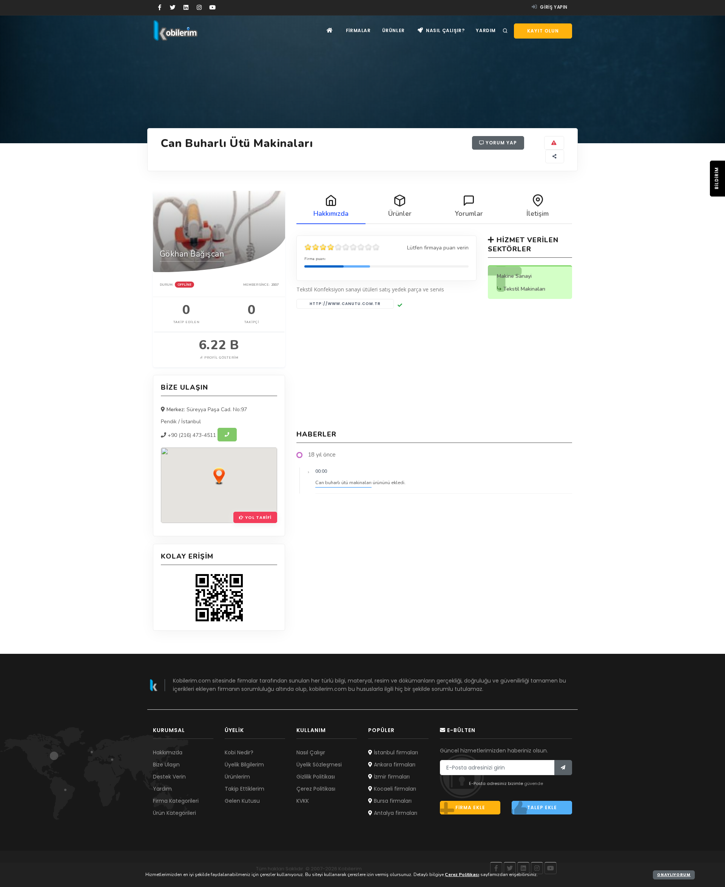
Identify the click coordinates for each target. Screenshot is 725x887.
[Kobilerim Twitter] (172, 7)
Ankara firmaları (393, 764)
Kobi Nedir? (239, 752)
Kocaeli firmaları (394, 789)
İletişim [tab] (537, 213)
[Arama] (505, 30)
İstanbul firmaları (395, 752)
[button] (219, 475)
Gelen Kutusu (242, 801)
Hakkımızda (167, 752)
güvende (533, 783)
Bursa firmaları (392, 801)
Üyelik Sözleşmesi (319, 764)
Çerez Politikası (315, 789)
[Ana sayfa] (330, 30)
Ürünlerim (237, 776)
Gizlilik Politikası (315, 776)
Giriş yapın (553, 7)
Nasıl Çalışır (310, 752)
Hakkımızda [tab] (331, 213)
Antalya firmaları (394, 813)
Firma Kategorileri (176, 801)
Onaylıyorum (674, 875)
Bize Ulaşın (166, 764)
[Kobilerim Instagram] (199, 7)
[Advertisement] (434, 369)
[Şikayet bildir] (554, 143)
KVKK (302, 801)
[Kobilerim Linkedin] (186, 7)
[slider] (342, 247)
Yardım (486, 30)
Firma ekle (470, 807)
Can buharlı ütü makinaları (343, 482)
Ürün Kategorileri (174, 813)
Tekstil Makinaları (524, 289)
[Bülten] (563, 767)
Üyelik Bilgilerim (244, 764)
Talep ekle (542, 807)
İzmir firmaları (391, 776)
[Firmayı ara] (227, 434)
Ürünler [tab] (400, 213)
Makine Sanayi (514, 276)
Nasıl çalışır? (444, 30)
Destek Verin (169, 776)
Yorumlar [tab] (469, 213)
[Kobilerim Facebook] (159, 7)
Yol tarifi (257, 517)
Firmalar (358, 30)
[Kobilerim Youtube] (212, 7)
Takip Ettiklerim (244, 789)
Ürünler (393, 30)
